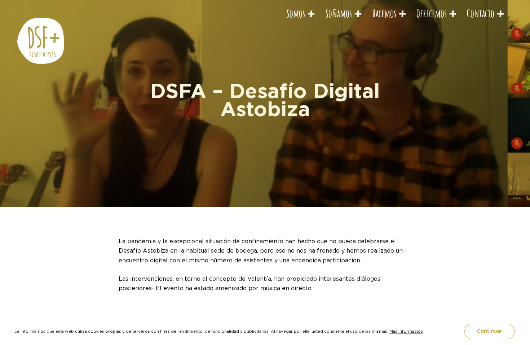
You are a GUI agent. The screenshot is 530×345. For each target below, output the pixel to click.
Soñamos (338, 13)
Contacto (480, 13)
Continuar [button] (489, 331)
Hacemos (384, 13)
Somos (295, 13)
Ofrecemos (431, 13)
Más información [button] (406, 331)
